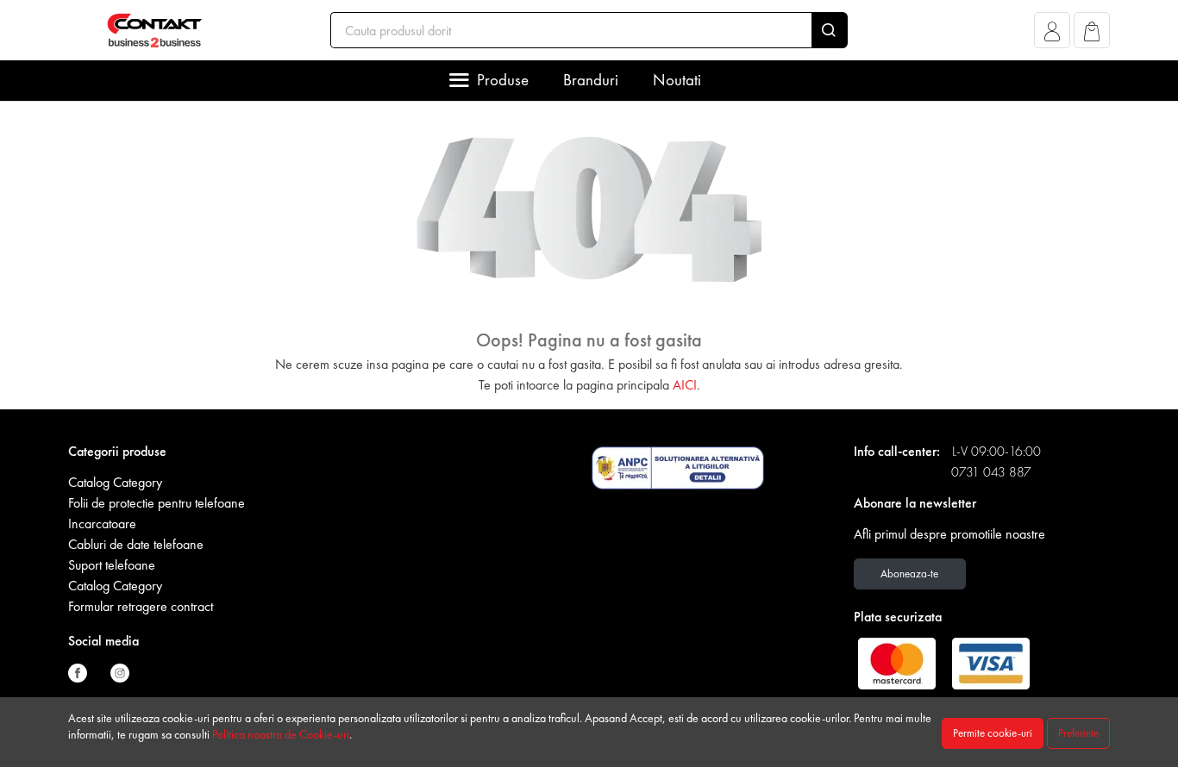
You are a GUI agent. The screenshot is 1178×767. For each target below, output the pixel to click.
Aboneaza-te (909, 573)
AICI (685, 385)
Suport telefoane (111, 565)
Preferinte (1078, 733)
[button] (1052, 35)
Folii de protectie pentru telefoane (156, 503)
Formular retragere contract (140, 606)
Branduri (590, 79)
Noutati (677, 79)
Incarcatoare (102, 523)
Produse (503, 79)
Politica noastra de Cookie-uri (280, 734)
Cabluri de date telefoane (136, 544)
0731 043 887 (991, 472)
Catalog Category (115, 482)
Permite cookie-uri (992, 733)
